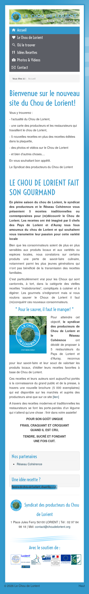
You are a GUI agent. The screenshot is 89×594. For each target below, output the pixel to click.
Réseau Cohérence (29, 464)
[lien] (56, 397)
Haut (82, 586)
